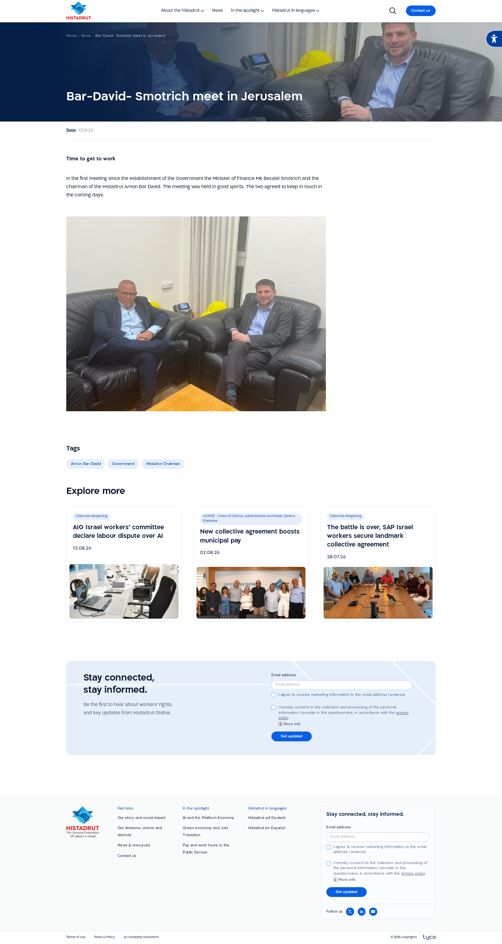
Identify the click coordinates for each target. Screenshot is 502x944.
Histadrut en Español (266, 828)
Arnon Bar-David (86, 464)
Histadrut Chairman (163, 464)
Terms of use (75, 937)
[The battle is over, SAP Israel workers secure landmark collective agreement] (378, 564)
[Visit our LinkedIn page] (362, 912)
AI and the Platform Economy (208, 818)
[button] (182, 11)
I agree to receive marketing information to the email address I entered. (342, 695)
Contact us (127, 856)
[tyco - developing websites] (429, 937)
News (86, 36)
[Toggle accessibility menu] (494, 39)
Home (71, 36)
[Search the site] (393, 11)
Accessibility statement (141, 937)
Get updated (291, 736)
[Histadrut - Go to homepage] (78, 10)
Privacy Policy (104, 937)
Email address (283, 675)
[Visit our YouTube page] (373, 912)
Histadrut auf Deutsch (267, 818)
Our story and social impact (142, 818)
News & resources (134, 845)
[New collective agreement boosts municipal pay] (251, 564)
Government (123, 464)
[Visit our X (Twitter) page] (350, 912)
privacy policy (413, 873)
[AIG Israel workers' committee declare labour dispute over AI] (124, 564)
